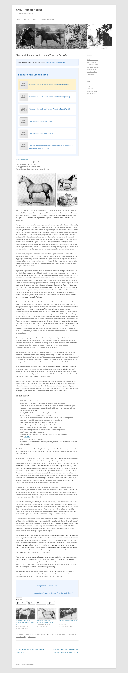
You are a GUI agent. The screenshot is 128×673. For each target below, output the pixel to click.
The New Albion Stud (47, 19)
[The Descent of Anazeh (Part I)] (68, 613)
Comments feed (92, 91)
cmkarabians (32, 637)
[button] (36, 190)
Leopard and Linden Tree (55, 62)
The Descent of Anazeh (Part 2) (41, 133)
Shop (34, 19)
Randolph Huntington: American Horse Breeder (45, 621)
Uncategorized (35, 634)
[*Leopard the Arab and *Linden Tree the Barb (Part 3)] (25, 613)
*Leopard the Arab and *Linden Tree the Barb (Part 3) (49, 109)
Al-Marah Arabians (92, 60)
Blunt (73, 634)
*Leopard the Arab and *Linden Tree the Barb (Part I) (49, 84)
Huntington (62, 634)
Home (18, 19)
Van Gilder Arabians (93, 67)
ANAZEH (27, 437)
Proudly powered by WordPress (25, 664)
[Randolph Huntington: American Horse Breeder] (47, 613)
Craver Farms (91, 74)
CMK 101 (26, 19)
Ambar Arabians (92, 69)
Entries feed (90, 89)
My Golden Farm (92, 62)
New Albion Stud (92, 72)
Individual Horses (46, 634)
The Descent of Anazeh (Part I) (40, 121)
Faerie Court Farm (92, 65)
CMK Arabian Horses (29, 9)
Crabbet (68, 634)
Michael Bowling (23, 159)
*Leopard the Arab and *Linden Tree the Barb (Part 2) (49, 97)
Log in (88, 86)
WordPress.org (91, 93)
